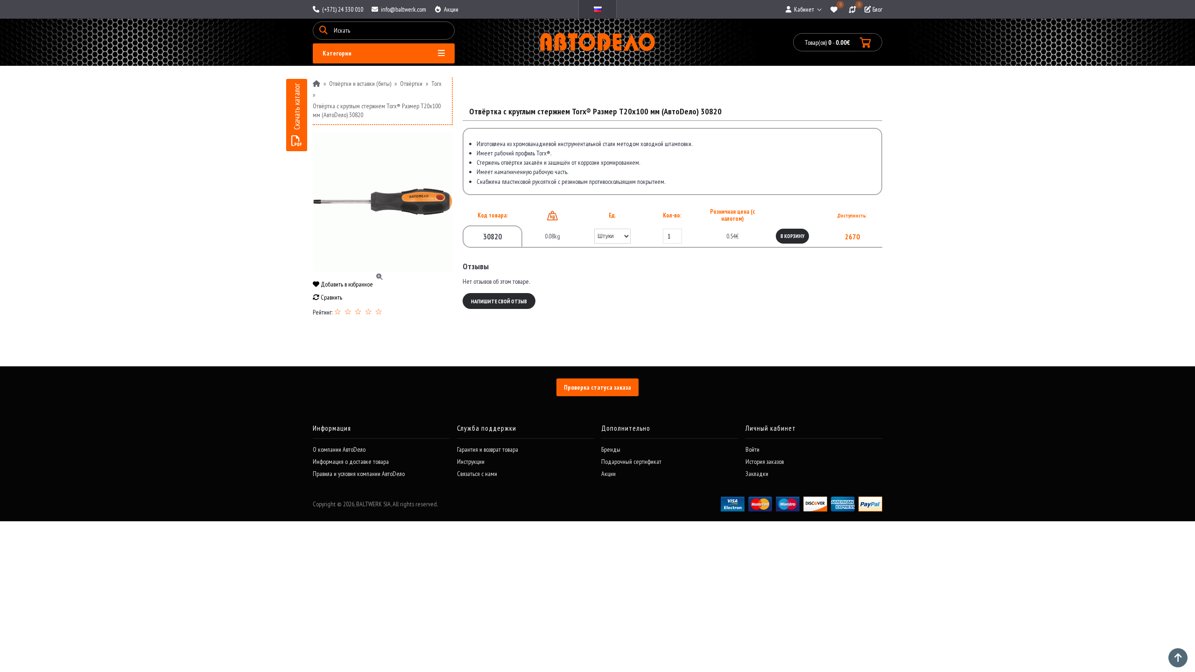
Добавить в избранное (346, 284)
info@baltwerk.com (403, 9)
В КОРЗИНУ (792, 236)
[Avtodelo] (598, 42)
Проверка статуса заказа (597, 387)
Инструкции (471, 461)
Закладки (756, 473)
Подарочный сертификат (631, 461)
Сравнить (330, 297)
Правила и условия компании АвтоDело (359, 473)
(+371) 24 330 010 (342, 9)
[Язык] (597, 9)
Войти (752, 449)
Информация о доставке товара (351, 461)
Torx (436, 83)
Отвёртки (411, 83)
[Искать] (323, 30)
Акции (450, 9)
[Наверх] (1178, 657)
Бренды (610, 449)
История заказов (764, 461)
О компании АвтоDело (339, 449)
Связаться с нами (477, 473)
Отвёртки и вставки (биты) (360, 83)
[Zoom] (383, 202)
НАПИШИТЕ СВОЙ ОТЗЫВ (499, 301)
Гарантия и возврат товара (487, 449)
